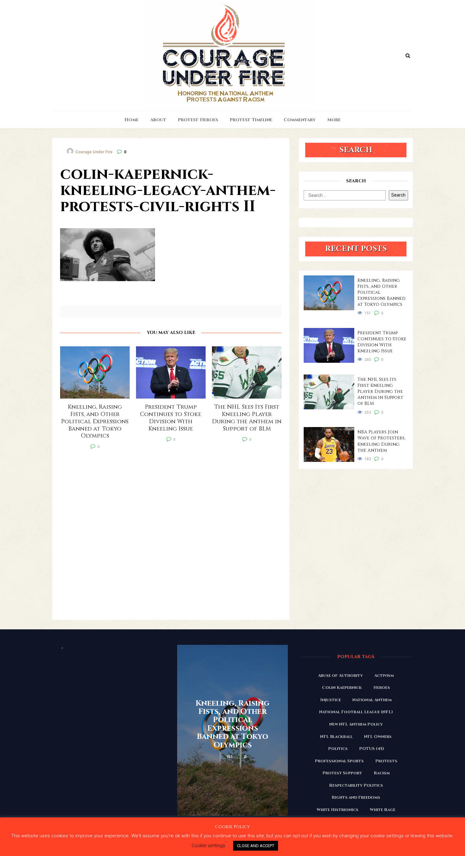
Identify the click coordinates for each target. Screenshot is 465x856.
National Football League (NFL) (356, 712)
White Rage (382, 810)
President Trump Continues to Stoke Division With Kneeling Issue (381, 342)
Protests (386, 761)
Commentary (300, 120)
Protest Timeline (251, 120)
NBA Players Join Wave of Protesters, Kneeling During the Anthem (381, 441)
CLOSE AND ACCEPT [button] (255, 845)
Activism (384, 675)
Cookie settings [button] (208, 845)
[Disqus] (171, 539)
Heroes (381, 687)
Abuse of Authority (340, 675)
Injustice (330, 700)
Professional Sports (339, 761)
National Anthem (372, 700)
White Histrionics (337, 810)
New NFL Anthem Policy (356, 724)
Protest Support (342, 773)
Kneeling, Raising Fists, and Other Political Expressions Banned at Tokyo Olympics (381, 292)
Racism (382, 773)
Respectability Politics (356, 785)
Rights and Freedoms (356, 797)
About (158, 120)
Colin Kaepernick (342, 687)
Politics (338, 749)
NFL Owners (378, 737)
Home (131, 120)
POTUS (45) (371, 749)
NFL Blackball (336, 737)
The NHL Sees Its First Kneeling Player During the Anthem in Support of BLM (380, 391)
